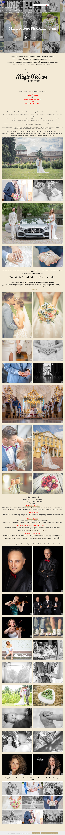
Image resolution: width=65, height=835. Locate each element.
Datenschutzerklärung (44, 12)
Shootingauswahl (6, 5)
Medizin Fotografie (48, 10)
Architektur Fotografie (7, 12)
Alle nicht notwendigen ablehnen (49, 833)
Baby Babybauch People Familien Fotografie (13, 7)
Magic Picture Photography (41, 5)
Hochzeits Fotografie (18, 5)
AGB (36, 12)
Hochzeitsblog (28, 5)
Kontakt (17, 12)
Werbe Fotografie (38, 10)
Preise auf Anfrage (32, 289)
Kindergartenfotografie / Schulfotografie (12, 10)
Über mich (23, 12)
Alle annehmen (35, 833)
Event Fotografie (28, 10)
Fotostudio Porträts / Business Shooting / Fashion (38, 7)
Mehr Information (26, 833)
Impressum (30, 12)
